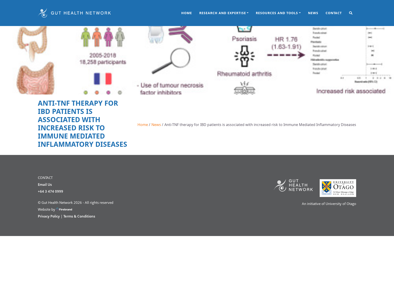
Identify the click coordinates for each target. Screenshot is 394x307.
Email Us (45, 184)
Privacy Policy (49, 216)
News (313, 13)
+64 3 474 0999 (50, 191)
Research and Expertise (222, 13)
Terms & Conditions (79, 216)
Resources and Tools (277, 13)
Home (186, 13)
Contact (334, 13)
